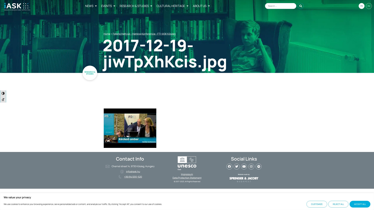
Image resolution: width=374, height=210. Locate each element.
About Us (199, 6)
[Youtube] (244, 166)
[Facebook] (229, 166)
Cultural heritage (171, 6)
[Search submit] (301, 6)
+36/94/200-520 (133, 176)
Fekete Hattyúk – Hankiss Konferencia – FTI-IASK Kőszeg (144, 33)
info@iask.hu (133, 171)
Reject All (338, 204)
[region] (187, 201)
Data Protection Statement (187, 177)
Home (107, 33)
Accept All (360, 204)
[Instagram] (251, 166)
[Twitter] (237, 166)
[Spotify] (259, 166)
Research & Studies (134, 6)
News (89, 6)
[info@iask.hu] (122, 172)
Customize (317, 204)
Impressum (187, 174)
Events (106, 6)
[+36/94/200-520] (120, 177)
